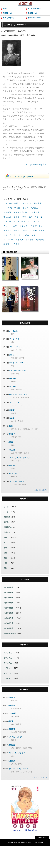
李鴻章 (6, 244)
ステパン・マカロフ (12, 231)
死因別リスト (8, 13)
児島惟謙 (7, 212)
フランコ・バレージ (16, 481)
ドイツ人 (7, 668)
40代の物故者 (8, 603)
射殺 (5, 563)
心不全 (6, 507)
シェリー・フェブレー (17, 371)
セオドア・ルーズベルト (34, 231)
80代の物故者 (8, 623)
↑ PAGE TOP (42, 837)
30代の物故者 (8, 598)
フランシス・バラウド (16, 753)
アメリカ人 (8, 653)
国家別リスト (25, 645)
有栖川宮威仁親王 (21, 212)
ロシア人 (7, 678)
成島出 (11, 355)
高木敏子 (11, 434)
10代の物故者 (8, 587)
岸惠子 (10, 442)
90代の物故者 (8, 628)
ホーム (5, 9)
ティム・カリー (15, 339)
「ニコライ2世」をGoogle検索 (21, 177)
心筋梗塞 (7, 517)
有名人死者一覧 (8, 18)
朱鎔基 (11, 418)
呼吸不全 (7, 532)
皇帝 (13, 31)
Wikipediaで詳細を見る (36, 164)
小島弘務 (11, 450)
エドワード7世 (20, 217)
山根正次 (11, 761)
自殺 (5, 553)
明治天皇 (38, 203)
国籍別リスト (33, 13)
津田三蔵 (7, 217)
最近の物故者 (25, 323)
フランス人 (8, 663)
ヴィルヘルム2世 (10, 203)
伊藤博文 (19, 240)
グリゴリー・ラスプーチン (31, 226)
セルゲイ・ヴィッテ (12, 235)
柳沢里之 (11, 721)
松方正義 (16, 244)
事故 (5, 558)
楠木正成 (35, 212)
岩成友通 (11, 697)
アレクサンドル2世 (11, 208)
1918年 (4, 35)
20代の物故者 (8, 592)
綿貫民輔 (12, 378)
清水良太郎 (12, 473)
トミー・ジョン (15, 402)
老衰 (5, 548)
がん (5, 542)
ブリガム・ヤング (15, 737)
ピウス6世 (12, 713)
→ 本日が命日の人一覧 (40, 777)
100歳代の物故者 (10, 633)
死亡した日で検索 (34, 9)
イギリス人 (8, 658)
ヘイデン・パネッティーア (19, 394)
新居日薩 (11, 745)
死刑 (5, 568)
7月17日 (10, 35)
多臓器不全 (8, 527)
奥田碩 (10, 426)
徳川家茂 (11, 729)
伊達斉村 (11, 705)
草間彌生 (12, 410)
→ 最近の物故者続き (41, 490)
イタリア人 (8, 673)
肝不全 (6, 512)
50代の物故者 (8, 608)
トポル (26, 235)
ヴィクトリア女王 (30, 208)
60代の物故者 (8, 613)
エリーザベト (19, 221)
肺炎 (5, 537)
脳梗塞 (6, 522)
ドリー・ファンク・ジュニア (19, 458)
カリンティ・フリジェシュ (18, 769)
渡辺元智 (12, 386)
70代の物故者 (8, 618)
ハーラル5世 (13, 331)
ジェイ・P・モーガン (17, 363)
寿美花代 (11, 466)
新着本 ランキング (34, 18)
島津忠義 (40, 240)
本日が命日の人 (25, 689)
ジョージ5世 (26, 203)
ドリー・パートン (15, 347)
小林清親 (30, 240)
